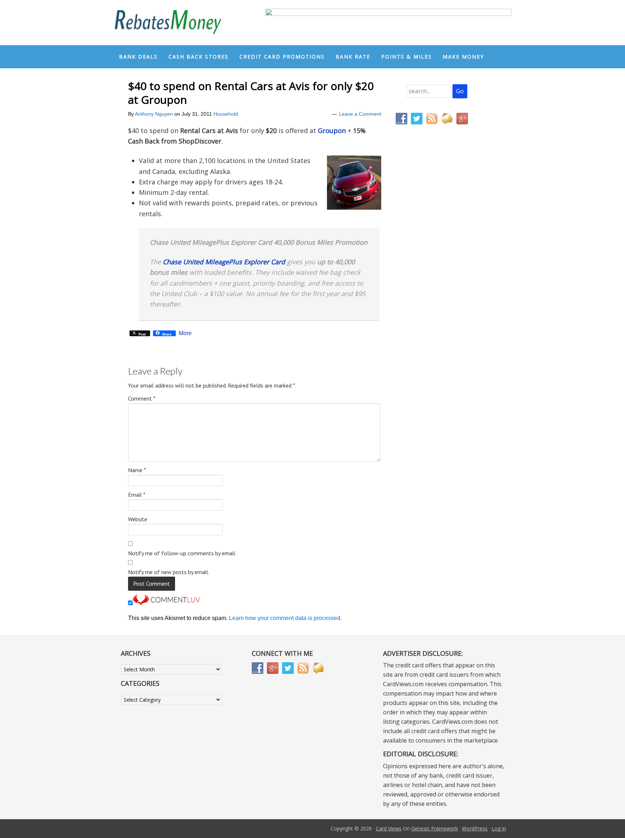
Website (137, 519)
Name (137, 470)
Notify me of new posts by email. (168, 572)
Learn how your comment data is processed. (285, 618)
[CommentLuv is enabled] (166, 603)
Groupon (332, 130)
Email (136, 494)
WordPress (475, 828)
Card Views (388, 828)
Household (225, 114)
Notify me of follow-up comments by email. (182, 553)
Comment (142, 398)
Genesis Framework (434, 828)
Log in (499, 828)
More (185, 333)
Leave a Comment (360, 114)
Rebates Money (168, 22)
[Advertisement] (430, 281)
